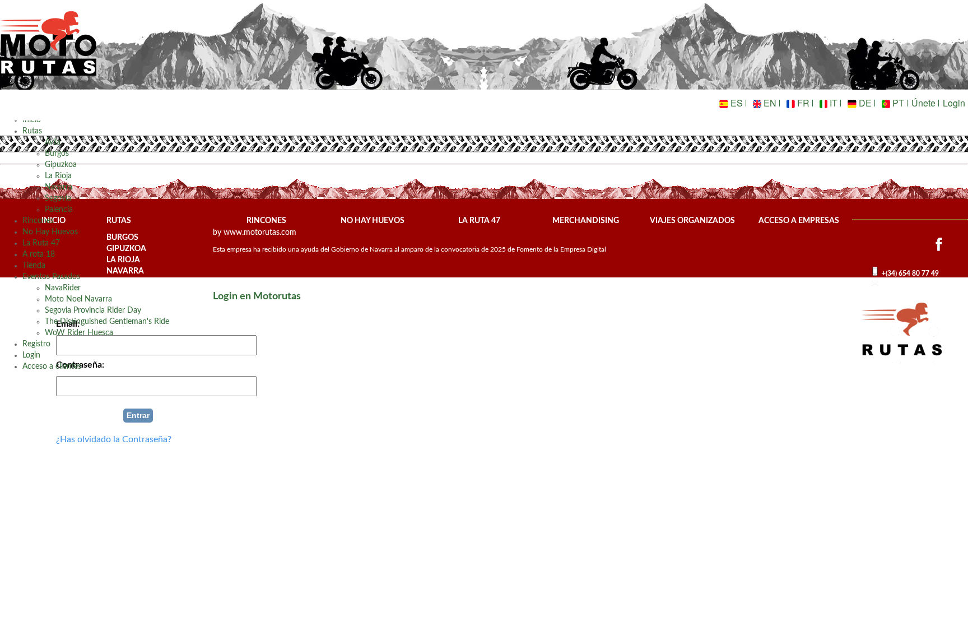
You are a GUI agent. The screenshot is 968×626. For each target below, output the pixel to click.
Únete (923, 102)
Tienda (33, 266)
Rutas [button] (32, 131)
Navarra (58, 187)
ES (735, 102)
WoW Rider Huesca (79, 333)
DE (864, 102)
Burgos (57, 153)
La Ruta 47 (41, 243)
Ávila (53, 142)
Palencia (59, 210)
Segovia (58, 198)
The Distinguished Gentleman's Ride (107, 322)
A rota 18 (38, 254)
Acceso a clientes (51, 366)
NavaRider (63, 288)
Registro (36, 344)
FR (802, 102)
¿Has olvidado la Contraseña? (113, 439)
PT (897, 102)
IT (832, 102)
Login (954, 102)
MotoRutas (48, 53)
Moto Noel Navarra (78, 299)
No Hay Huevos (50, 232)
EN (768, 102)
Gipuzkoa (61, 165)
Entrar (138, 415)
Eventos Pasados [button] (51, 277)
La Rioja (58, 176)
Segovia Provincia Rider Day (93, 310)
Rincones (38, 221)
